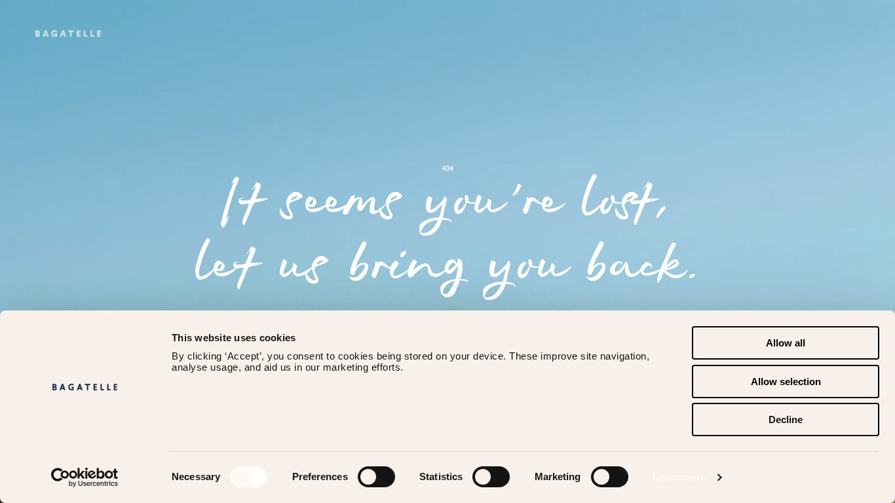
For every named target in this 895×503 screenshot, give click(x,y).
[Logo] (68, 33)
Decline (786, 419)
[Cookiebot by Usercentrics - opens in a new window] (85, 477)
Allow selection (786, 381)
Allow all (785, 342)
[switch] (376, 476)
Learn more (679, 477)
